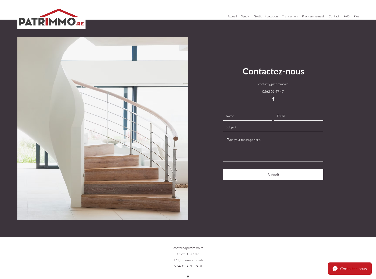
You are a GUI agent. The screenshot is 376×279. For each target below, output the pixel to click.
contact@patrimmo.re (273, 84)
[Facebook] (273, 99)
